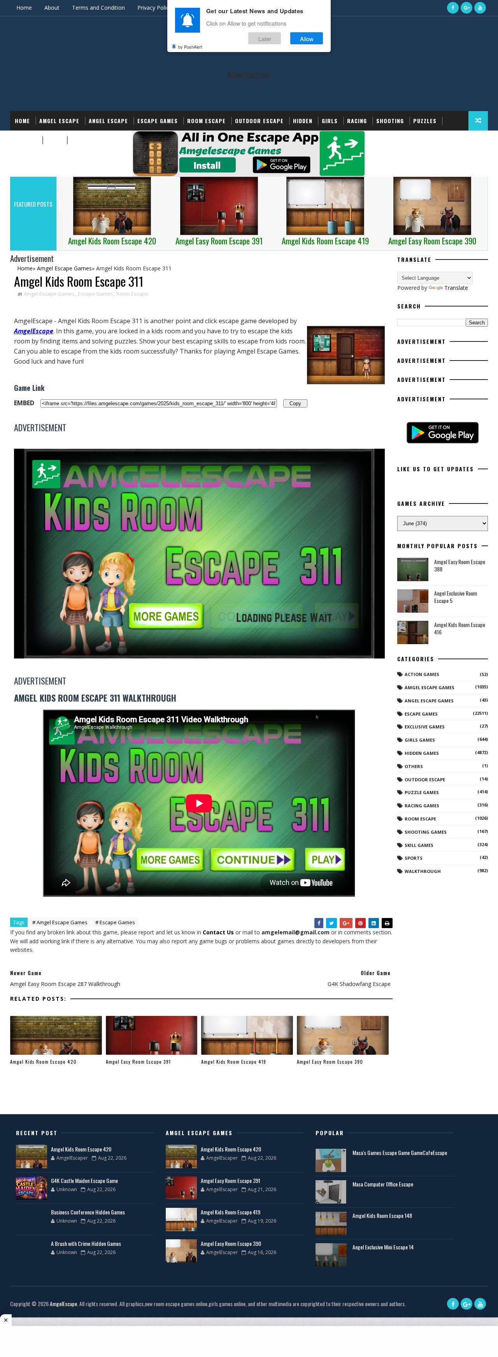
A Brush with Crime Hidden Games (86, 1243)
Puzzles (425, 121)
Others (414, 766)
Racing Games (422, 805)
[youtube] (480, 8)
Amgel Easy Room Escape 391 (138, 1061)
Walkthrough (423, 871)
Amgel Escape (59, 121)
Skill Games (419, 845)
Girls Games (420, 740)
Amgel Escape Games (49, 293)
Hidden (302, 121)
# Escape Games (115, 922)
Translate (456, 287)
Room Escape (206, 121)
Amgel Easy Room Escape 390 (330, 1061)
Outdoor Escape (259, 121)
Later (264, 38)
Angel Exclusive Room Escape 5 (455, 597)
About (52, 7)
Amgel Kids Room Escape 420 (43, 1061)
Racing (357, 121)
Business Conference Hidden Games (88, 1212)
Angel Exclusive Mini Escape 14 (383, 1247)
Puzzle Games (422, 792)
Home (24, 7)
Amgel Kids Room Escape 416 (459, 628)
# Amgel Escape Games (60, 922)
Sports (26, 140)
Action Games (422, 674)
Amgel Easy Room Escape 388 (459, 565)
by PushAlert (190, 47)
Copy (295, 402)
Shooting (390, 121)
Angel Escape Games (429, 701)
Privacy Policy (154, 7)
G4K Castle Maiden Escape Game (84, 1180)
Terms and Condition (98, 7)
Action (81, 140)
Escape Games (157, 121)
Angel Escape (108, 121)
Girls (330, 121)
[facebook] (453, 8)
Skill (53, 140)
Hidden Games (422, 753)
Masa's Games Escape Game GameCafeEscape (399, 1152)
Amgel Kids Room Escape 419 (233, 1061)
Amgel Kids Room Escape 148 (382, 1215)
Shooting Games (426, 832)
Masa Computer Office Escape (382, 1184)
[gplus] (466, 8)
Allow (307, 38)
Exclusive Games (425, 727)
